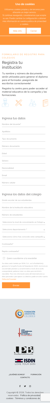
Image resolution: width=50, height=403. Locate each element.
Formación (36, 375)
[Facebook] (20, 386)
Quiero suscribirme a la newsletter (22, 258)
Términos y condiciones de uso (29, 398)
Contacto (25, 377)
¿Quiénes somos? (17, 375)
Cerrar (34, 30)
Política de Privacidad (9, 279)
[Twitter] (25, 386)
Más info (17, 30)
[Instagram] (30, 386)
